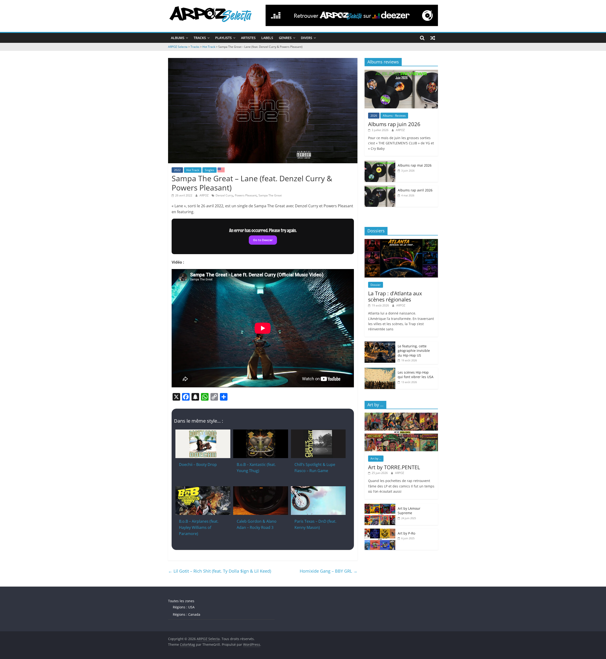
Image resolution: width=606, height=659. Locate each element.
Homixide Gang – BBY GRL (328, 571)
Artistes (248, 37)
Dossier (375, 285)
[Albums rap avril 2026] (380, 188)
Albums (177, 37)
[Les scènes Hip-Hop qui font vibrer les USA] (380, 370)
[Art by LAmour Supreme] (380, 506)
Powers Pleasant (246, 195)
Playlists (223, 37)
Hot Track (192, 170)
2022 (177, 170)
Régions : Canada (186, 614)
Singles (209, 170)
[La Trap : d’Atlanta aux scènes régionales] (401, 241)
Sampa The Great (270, 195)
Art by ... (375, 458)
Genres (285, 37)
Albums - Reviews (394, 116)
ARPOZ (204, 195)
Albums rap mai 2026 (415, 165)
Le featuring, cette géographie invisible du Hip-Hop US (414, 351)
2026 (373, 116)
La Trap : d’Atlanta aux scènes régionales (395, 296)
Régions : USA (184, 607)
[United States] (221, 169)
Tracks (200, 37)
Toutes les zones (181, 601)
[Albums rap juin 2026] (401, 72)
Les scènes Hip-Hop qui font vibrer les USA (415, 374)
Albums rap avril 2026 (415, 190)
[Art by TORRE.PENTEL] (401, 415)
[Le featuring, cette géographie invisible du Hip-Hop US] (380, 344)
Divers (306, 37)
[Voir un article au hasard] (433, 38)
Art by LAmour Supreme (409, 510)
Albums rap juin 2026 (394, 124)
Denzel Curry (224, 195)
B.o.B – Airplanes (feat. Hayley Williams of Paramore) (198, 527)
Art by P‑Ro (406, 533)
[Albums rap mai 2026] (380, 163)
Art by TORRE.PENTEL (394, 467)
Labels (267, 37)
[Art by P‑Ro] (380, 531)
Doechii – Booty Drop (198, 464)
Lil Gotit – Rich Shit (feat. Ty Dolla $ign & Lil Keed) (219, 571)
